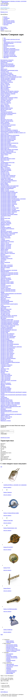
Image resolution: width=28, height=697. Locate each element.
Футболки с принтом (6, 102)
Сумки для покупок (5, 379)
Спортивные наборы (6, 215)
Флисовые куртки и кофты (7, 281)
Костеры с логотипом (6, 223)
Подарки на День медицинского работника (11, 346)
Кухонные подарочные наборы (8, 187)
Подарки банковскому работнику (9, 329)
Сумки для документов (6, 375)
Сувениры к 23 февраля (6, 364)
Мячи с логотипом (5, 167)
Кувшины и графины (6, 227)
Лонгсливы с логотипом (7, 265)
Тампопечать (9, 666)
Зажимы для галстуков (11, 657)
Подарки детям (4, 332)
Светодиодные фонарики (7, 301)
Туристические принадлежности (9, 180)
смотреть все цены (5, 437)
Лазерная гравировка (11, 670)
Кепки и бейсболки (5, 262)
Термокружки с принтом (7, 98)
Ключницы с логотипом (6, 114)
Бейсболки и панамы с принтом (8, 75)
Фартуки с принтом (5, 101)
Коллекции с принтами (6, 73)
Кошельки (3, 115)
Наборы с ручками (5, 310)
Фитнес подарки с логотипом (8, 326)
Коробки (8, 659)
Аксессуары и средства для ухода (11, 39)
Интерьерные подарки (8, 45)
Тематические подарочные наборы (9, 97)
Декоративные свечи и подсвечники (12, 42)
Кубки (2, 156)
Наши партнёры (10, 642)
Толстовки (3, 276)
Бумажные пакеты (10, 660)
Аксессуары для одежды (6, 252)
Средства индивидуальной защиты (9, 303)
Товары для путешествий (7, 179)
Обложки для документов (7, 121)
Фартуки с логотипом (6, 279)
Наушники (3, 409)
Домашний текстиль (8, 43)
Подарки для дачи (5, 172)
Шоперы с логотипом (6, 384)
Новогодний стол (5, 148)
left (1, 466)
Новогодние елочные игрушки (8, 139)
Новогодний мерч (5, 89)
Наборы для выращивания (7, 188)
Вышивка (8, 668)
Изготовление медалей (9, 22)
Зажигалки (3, 298)
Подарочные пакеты (6, 390)
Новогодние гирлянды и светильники (10, 135)
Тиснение (8, 669)
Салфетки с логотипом (9, 52)
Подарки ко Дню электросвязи (8, 336)
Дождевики (3, 259)
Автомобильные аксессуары (7, 162)
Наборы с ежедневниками (7, 63)
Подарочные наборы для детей (8, 193)
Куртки (2, 263)
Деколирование (10, 664)
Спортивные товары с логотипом (9, 315)
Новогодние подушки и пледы (8, 145)
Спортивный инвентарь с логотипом (10, 324)
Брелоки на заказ (10, 647)
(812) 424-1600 (4, 5)
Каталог (5, 16)
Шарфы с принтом (5, 106)
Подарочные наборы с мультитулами (10, 207)
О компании (6, 18)
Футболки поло (4, 287)
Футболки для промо (6, 285)
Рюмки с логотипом (5, 237)
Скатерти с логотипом (8, 53)
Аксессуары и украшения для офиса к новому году (13, 132)
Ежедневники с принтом (7, 82)
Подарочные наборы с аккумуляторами (10, 200)
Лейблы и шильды (5, 415)
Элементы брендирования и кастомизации (11, 293)
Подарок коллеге (5, 363)
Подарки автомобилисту (7, 328)
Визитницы (3, 110)
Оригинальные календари (7, 150)
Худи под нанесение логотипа (8, 289)
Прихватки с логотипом (9, 51)
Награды (3, 117)
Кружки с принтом (5, 84)
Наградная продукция (6, 153)
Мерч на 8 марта (5, 88)
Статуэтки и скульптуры (9, 55)
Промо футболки (5, 271)
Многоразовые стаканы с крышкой (9, 232)
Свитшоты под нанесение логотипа (9, 272)
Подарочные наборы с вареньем (8, 201)
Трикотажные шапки (6, 278)
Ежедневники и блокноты (7, 60)
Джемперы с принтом (6, 80)
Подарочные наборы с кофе (7, 205)
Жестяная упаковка (5, 386)
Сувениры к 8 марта (5, 366)
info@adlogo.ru (5, 8)
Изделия (5, 19)
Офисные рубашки (5, 267)
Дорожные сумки (5, 368)
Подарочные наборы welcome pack (9, 192)
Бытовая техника (5, 398)
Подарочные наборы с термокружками (10, 210)
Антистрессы (4, 296)
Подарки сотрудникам (11, 648)
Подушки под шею (5, 174)
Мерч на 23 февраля (5, 87)
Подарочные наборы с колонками (9, 204)
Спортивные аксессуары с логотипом (10, 320)
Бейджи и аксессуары (6, 109)
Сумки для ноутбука (5, 376)
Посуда (2, 217)
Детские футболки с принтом (8, 79)
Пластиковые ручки (5, 311)
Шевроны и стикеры (6, 420)
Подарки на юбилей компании (8, 358)
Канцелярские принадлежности (8, 113)
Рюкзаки (3, 372)
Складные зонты (5, 71)
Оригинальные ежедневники (8, 65)
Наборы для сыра (5, 189)
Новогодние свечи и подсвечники (9, 146)
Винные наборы (5, 184)
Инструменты (4, 166)
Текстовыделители (5, 313)
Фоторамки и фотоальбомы (10, 56)
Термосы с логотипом (6, 244)
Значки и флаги (4, 154)
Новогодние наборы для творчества (9, 143)
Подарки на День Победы (7, 349)
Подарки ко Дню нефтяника (7, 333)
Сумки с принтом (5, 96)
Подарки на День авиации (7, 341)
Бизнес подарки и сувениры (13, 650)
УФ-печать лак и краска (12, 665)
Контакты (5, 24)
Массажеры (3, 318)
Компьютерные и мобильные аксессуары (11, 406)
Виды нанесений (7, 23)
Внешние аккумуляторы (6, 399)
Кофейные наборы (5, 224)
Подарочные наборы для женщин (9, 196)
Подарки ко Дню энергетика (8, 337)
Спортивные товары (6, 178)
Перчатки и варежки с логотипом (9, 270)
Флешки (3, 412)
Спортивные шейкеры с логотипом (9, 323)
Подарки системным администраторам (10, 362)
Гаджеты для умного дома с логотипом (10, 402)
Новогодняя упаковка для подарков (9, 149)
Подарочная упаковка (6, 388)
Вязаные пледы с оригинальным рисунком (11, 76)
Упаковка (3, 385)
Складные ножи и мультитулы (8, 175)
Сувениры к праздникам (7, 327)
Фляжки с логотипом (6, 245)
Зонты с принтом (5, 83)
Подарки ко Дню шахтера (7, 335)
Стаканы (3, 239)
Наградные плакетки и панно (8, 158)
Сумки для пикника (5, 377)
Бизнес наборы (4, 183)
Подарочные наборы (6, 182)
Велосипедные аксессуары (7, 316)
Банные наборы (4, 163)
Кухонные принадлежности (7, 228)
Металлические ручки (6, 309)
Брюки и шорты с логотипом (8, 253)
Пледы (5, 47)
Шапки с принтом (5, 105)
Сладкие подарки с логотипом (8, 124)
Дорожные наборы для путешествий (9, 185)
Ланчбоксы (3, 230)
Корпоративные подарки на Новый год (10, 131)
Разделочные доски (5, 236)
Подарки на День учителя (7, 354)
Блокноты (8, 655)
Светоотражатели (5, 302)
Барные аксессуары (5, 218)
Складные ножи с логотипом (8, 176)
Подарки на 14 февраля (6, 340)
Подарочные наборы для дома (8, 194)
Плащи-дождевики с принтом (8, 93)
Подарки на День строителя (7, 353)
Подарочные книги (5, 123)
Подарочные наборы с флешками (9, 211)
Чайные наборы (4, 249)
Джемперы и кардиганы (6, 258)
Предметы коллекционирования (11, 49)
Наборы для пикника (6, 169)
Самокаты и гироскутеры (7, 319)
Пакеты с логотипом (11, 651)
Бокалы (2, 219)
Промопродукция (5, 300)
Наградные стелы (5, 159)
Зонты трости (4, 69)
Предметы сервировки (6, 235)
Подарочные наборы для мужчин (9, 197)
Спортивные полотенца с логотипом (10, 322)
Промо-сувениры (5, 294)
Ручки (2, 305)
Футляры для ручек (5, 314)
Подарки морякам (5, 338)
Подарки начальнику (6, 359)
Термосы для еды (5, 242)
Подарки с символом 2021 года (8, 152)
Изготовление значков (8, 20)
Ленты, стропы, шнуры (6, 416)
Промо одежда (4, 250)
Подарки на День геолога (7, 342)
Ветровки (3, 254)
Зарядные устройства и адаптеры (9, 405)
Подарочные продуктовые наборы (9, 214)
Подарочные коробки (6, 389)
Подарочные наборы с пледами (8, 209)
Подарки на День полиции (7, 350)
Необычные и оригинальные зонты (9, 70)
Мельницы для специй (6, 231)
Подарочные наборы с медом (8, 206)
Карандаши (3, 307)
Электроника (4, 397)
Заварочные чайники (6, 222)
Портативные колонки (6, 410)
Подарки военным (5, 331)
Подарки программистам (7, 361)
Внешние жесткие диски (7, 401)
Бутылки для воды (5, 220)
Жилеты (3, 261)
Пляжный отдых (5, 171)
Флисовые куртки (5, 280)
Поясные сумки (4, 371)
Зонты (2, 67)
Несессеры (3, 370)
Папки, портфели (5, 122)
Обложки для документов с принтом (10, 91)
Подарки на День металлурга (8, 348)
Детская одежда (4, 257)
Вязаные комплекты (5, 255)
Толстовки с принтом (6, 100)
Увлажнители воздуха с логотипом (9, 411)
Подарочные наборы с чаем (7, 213)
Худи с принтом (4, 104)
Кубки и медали (4, 157)
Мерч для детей (4, 85)
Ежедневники (4, 62)
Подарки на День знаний (7, 345)
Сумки (2, 367)
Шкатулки (5, 57)
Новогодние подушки (6, 144)
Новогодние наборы (6, 141)
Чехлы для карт (4, 127)
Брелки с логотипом (5, 297)
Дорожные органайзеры (6, 111)
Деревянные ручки (5, 306)
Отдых (2, 161)
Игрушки (5, 44)
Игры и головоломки (6, 165)
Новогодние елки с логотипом (8, 136)
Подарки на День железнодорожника (10, 344)
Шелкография (9, 673)
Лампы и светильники (6, 407)
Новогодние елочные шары (7, 140)
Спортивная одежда (5, 275)
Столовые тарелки (5, 240)
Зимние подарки (5, 133)
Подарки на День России (7, 351)
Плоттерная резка (10, 672)
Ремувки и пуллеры (5, 418)
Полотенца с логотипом (9, 48)
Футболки (3, 284)
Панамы (3, 268)
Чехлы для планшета (6, 383)
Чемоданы (3, 381)
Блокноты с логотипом (6, 61)
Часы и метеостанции (6, 126)
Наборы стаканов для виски (7, 191)
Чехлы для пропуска (6, 128)
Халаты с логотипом (6, 288)
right (2, 634)
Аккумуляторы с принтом (7, 74)
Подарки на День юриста (7, 357)
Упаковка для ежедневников (7, 66)
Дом (4, 38)
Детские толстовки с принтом (8, 78)
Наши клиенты (10, 640)
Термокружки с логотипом (7, 241)
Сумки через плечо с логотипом (8, 380)
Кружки (3, 226)
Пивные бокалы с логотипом (8, 233)
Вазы (4, 40)
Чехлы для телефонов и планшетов (9, 130)
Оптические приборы (6, 170)
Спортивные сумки (5, 374)
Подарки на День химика (7, 355)
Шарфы (2, 292)
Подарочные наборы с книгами (8, 202)
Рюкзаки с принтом (5, 95)
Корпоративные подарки (7, 108)
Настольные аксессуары (6, 119)
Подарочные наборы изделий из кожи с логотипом (13, 198)
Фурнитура (3, 419)
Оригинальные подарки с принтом (9, 92)
